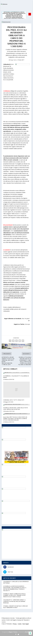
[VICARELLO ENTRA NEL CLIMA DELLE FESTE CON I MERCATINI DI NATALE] (16, 404)
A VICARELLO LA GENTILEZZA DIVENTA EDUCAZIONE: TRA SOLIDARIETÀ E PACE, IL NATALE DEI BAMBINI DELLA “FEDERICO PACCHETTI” (14, 588)
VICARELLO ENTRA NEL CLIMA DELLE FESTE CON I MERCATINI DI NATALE (15, 408)
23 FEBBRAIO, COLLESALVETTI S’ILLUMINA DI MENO (16, 376)
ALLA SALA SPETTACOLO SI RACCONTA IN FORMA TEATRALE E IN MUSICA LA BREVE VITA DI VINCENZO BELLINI (15, 418)
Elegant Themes (13, 632)
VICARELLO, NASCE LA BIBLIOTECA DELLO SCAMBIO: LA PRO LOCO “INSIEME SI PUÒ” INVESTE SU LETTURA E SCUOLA (14, 595)
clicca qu (27, 324)
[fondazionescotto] (14, 513)
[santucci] (14, 489)
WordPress (28, 632)
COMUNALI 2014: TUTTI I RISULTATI (13, 400)
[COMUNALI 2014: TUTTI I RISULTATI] (16, 390)
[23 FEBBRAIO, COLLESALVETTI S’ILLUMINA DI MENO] (16, 373)
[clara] (14, 428)
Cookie (19, 624)
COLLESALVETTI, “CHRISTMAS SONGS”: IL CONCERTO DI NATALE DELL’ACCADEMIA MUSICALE (14, 601)
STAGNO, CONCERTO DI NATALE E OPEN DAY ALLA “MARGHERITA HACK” (15, 606)
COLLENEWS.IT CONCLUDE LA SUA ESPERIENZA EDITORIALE (16, 582)
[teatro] (14, 465)
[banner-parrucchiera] (14, 440)
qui (29, 320)
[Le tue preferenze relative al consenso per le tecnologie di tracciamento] (30, 633)
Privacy (15, 624)
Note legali (26, 624)
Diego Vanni (13, 60)
